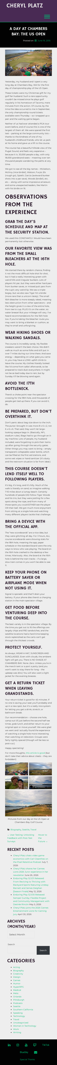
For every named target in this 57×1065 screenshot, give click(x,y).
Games (16, 980)
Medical (17, 990)
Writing (17, 1032)
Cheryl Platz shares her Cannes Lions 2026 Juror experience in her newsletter (30, 871)
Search (11, 944)
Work (16, 1029)
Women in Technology (24, 1026)
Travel (33, 829)
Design (16, 977)
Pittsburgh (18, 1000)
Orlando (17, 996)
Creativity (18, 973)
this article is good (35, 753)
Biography (16, 829)
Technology (19, 1016)
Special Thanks (27, 1059)
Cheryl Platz (25, 5)
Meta (15, 993)
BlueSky (24, 1052)
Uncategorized (20, 1022)
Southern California (23, 1009)
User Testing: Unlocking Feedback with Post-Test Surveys (20, 838)
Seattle (25, 829)
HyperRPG (18, 987)
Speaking (18, 1013)
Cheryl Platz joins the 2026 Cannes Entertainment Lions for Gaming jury (30, 911)
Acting (16, 967)
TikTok (45, 1045)
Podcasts (18, 1003)
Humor (16, 983)
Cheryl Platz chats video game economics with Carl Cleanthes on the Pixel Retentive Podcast (30, 858)
